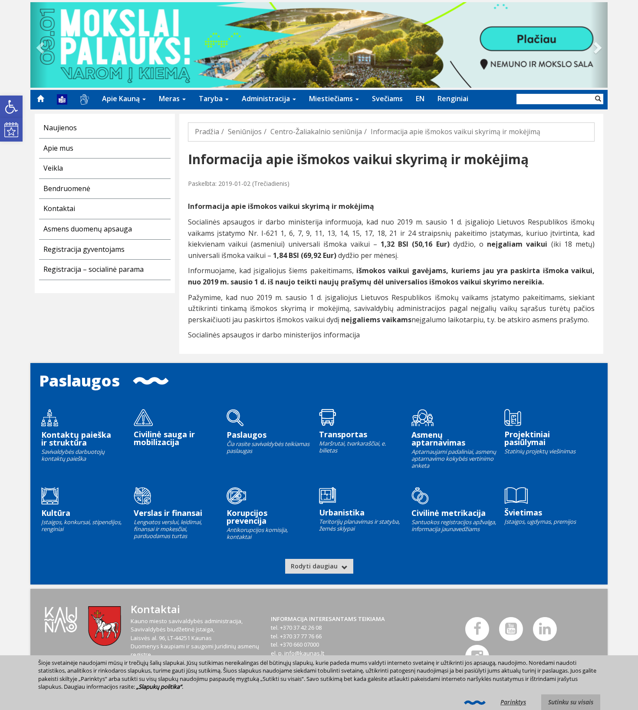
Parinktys (513, 702)
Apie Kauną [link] (121, 98)
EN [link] (420, 98)
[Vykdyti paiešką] (598, 99)
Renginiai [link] (452, 98)
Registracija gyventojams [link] (84, 249)
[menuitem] (40, 98)
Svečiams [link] (387, 98)
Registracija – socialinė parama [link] (93, 269)
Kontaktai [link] (59, 208)
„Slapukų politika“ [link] (159, 686)
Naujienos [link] (60, 127)
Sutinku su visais (570, 702)
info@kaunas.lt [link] (304, 653)
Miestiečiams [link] (332, 98)
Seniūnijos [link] (245, 131)
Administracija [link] (267, 98)
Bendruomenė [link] (66, 188)
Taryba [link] (211, 98)
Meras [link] (170, 98)
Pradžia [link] (207, 131)
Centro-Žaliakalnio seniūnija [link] (316, 131)
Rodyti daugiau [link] (315, 566)
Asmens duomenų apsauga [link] (87, 229)
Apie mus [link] (58, 148)
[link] (11, 107)
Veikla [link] (53, 168)
